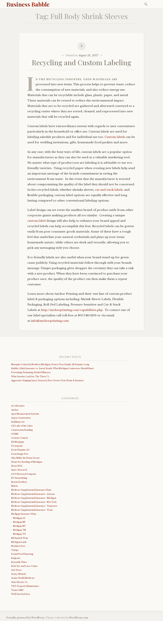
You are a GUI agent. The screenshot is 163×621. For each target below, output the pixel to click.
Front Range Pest (19, 454)
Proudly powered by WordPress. (25, 617)
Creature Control (19, 438)
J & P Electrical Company (23, 474)
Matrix (14, 486)
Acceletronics (18, 406)
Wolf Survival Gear (20, 594)
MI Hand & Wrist (19, 538)
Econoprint (16, 446)
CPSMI (14, 434)
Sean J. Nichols (18, 574)
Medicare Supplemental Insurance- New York (34, 502)
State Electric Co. (19, 582)
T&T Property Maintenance (25, 586)
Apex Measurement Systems (25, 414)
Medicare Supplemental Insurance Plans (31, 490)
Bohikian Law (18, 422)
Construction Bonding (22, 430)
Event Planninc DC (20, 450)
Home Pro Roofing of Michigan (26, 462)
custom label (36, 220)
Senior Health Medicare (23, 578)
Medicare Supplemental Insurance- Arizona (33, 494)
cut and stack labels (109, 189)
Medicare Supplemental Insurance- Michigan (33, 498)
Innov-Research (19, 470)
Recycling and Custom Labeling (81, 62)
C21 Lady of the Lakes (22, 426)
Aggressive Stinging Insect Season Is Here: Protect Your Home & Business (47, 380)
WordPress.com (78, 617)
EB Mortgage (17, 442)
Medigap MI (19, 522)
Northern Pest (18, 546)
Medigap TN (19, 530)
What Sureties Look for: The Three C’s (30, 376)
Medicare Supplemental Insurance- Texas (32, 510)
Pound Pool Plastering (22, 554)
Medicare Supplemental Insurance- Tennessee (34, 506)
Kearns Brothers (19, 482)
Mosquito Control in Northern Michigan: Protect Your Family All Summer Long (50, 364)
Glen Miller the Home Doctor (25, 458)
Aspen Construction (21, 418)
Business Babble (28, 4)
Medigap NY (19, 526)
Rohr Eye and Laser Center (24, 566)
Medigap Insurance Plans (23, 514)
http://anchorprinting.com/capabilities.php (72, 310)
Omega (14, 550)
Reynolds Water (19, 562)
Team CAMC (17, 590)
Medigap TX (19, 534)
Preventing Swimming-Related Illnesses (30, 372)
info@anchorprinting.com (50, 321)
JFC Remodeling (19, 478)
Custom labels (115, 137)
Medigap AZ (19, 518)
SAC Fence (16, 570)
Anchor (14, 410)
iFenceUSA (16, 466)
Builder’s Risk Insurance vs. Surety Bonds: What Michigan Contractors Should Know (52, 368)
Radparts (15, 558)
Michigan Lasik (18, 542)
